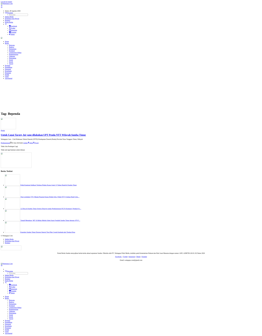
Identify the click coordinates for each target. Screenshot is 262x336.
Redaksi (7, 243)
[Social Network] (6, 24)
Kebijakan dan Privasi (12, 241)
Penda (3, 130)
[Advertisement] (62, 95)
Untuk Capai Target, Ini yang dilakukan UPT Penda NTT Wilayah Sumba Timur (43, 135)
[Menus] (1, 5)
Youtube (13, 32)
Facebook (14, 26)
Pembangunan (5, 143)
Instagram (14, 30)
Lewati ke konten (6, 2)
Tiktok (12, 34)
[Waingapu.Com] (7, 3)
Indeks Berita (9, 239)
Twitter (13, 28)
